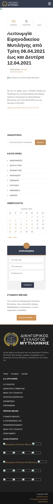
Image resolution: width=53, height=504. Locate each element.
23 (32, 228)
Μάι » (16, 237)
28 (21, 232)
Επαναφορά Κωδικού (13, 425)
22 (26, 228)
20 (15, 228)
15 (26, 224)
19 (10, 228)
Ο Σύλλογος (9, 384)
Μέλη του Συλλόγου (13, 393)
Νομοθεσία (15, 190)
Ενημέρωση (9, 401)
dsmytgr (24, 69)
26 (10, 232)
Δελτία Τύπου (16, 166)
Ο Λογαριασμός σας (12, 421)
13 (15, 224)
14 (21, 224)
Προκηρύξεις (16, 170)
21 (21, 228)
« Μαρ (9, 237)
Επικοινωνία (9, 405)
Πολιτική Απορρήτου (13, 397)
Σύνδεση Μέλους (11, 417)
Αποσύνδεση (9, 433)
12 (10, 224)
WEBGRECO (43, 502)
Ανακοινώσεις (17, 72)
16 (32, 224)
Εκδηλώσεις (15, 175)
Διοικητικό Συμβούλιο (14, 389)
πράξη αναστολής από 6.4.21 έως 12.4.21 (23, 108)
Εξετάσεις (14, 185)
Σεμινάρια (14, 180)
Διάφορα (13, 195)
